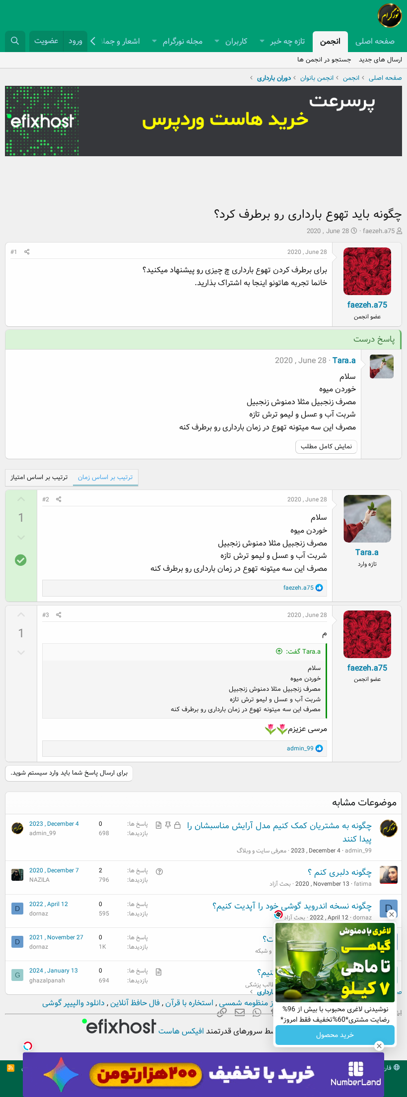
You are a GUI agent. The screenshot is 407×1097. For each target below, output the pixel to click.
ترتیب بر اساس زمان (105, 477)
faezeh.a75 (379, 231)
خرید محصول (335, 1035)
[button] (262, 41)
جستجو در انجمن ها (324, 60)
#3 (45, 615)
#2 (45, 499)
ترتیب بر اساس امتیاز (39, 477)
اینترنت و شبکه (272, 951)
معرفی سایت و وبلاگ (261, 850)
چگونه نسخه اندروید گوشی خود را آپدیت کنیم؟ (292, 906)
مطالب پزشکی (261, 984)
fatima (363, 884)
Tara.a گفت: (303, 652)
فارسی (384, 1068)
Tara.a (344, 361)
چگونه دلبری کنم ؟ (340, 872)
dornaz (38, 913)
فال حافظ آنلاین (134, 1003)
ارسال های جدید (380, 60)
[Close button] (392, 914)
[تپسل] (28, 1046)
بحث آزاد (280, 884)
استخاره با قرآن (188, 1003)
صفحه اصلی (375, 41)
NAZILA (39, 880)
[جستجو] (15, 41)
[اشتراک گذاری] (27, 252)
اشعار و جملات (116, 41)
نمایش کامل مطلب (326, 446)
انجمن (330, 41)
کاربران (236, 41)
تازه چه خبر (287, 41)
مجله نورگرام (183, 41)
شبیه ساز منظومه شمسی (258, 1003)
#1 (13, 252)
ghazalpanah (47, 980)
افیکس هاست (180, 1031)
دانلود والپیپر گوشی (73, 1003)
